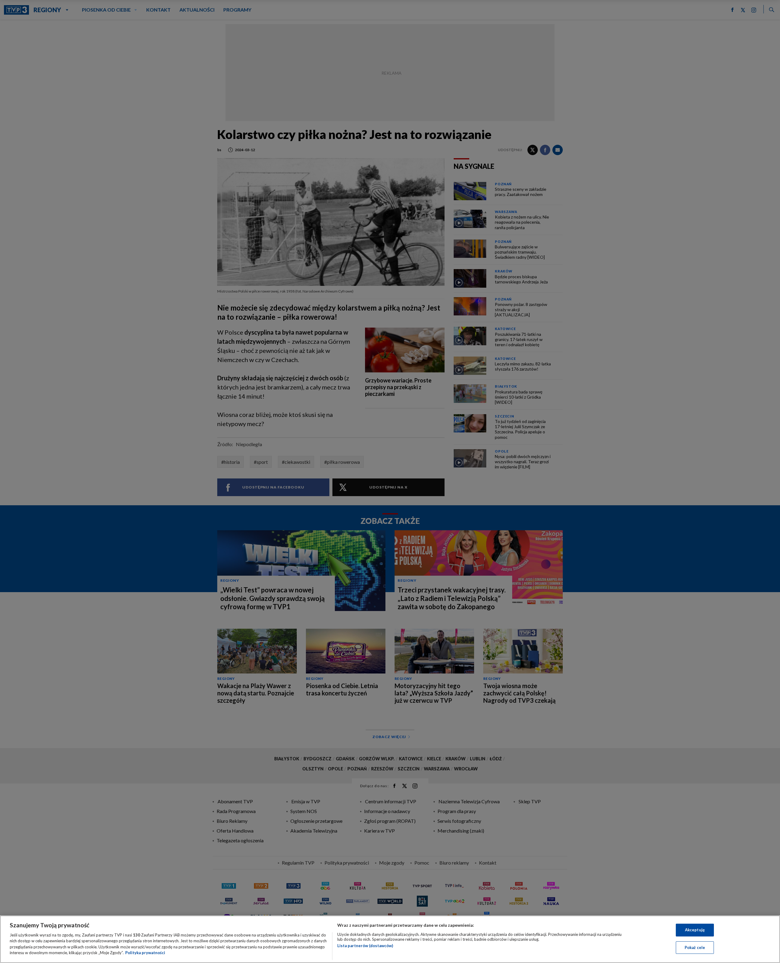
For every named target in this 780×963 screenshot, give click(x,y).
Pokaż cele (695, 947)
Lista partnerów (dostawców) (365, 945)
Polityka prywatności (145, 952)
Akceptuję (695, 929)
